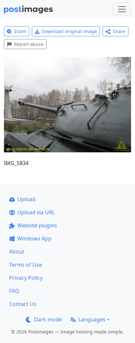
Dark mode (48, 319)
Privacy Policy (26, 277)
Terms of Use (25, 264)
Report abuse (29, 44)
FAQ (14, 291)
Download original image (69, 31)
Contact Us (22, 304)
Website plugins (37, 225)
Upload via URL (36, 212)
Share (119, 31)
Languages (92, 319)
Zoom (20, 31)
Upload (26, 199)
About (16, 251)
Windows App (34, 238)
